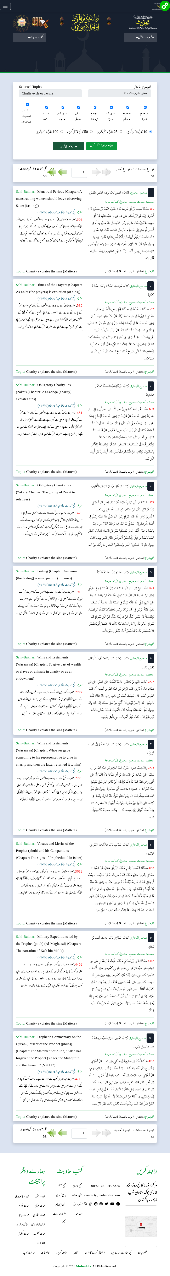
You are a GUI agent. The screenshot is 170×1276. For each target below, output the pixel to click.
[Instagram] (101, 1204)
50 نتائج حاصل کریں (77, 132)
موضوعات (45, 1253)
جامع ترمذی (94, 116)
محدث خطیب (39, 1234)
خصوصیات (142, 1253)
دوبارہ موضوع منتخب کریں (101, 146)
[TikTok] (90, 1204)
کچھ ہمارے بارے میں (121, 1253)
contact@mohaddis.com (102, 1196)
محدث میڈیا (24, 1215)
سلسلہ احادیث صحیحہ (26, 116)
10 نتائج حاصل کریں (136, 132)
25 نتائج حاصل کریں (107, 132)
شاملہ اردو (41, 1243)
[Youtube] (112, 1204)
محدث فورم (24, 1206)
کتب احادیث (36, 38)
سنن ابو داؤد (110, 116)
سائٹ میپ (29, 1253)
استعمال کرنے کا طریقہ (95, 1253)
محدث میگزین (39, 1215)
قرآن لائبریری (38, 1225)
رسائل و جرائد (23, 1225)
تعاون (75, 1253)
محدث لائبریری (22, 1197)
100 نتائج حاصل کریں (47, 132)
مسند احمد (45, 116)
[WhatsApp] (85, 1204)
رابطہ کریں (61, 1253)
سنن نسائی (78, 116)
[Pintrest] (95, 1204)
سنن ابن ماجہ (62, 116)
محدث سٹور (40, 1197)
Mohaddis (83, 1266)
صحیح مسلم (127, 116)
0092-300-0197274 (105, 1186)
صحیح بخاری (144, 116)
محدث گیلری (23, 1234)
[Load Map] (141, 1226)
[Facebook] (118, 1204)
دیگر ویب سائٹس (146, 38)
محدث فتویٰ (40, 1206)
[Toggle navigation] (5, 6)
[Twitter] (106, 1204)
